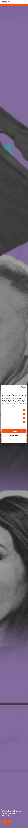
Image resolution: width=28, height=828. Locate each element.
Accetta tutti (14, 431)
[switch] (25, 414)
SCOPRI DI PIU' (6, 821)
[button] (22, 1)
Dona (14, 5)
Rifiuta (14, 439)
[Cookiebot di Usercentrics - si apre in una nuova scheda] (21, 387)
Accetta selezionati (14, 435)
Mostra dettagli (20, 427)
